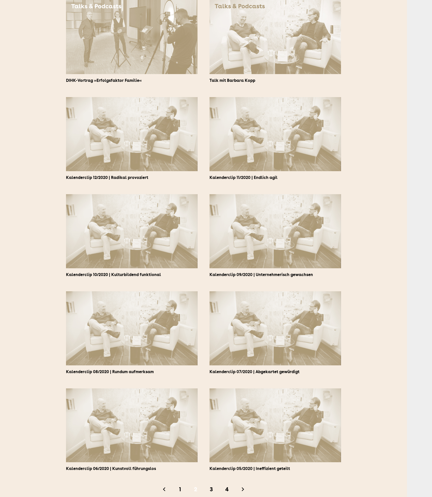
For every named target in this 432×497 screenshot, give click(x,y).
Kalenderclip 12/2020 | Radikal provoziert (107, 177)
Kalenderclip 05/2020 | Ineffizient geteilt (250, 468)
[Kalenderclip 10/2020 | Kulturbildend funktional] (132, 197)
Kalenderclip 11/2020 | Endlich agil (244, 177)
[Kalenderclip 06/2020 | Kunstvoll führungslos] (132, 392)
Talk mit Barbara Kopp (232, 80)
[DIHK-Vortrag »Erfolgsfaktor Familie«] (132, 3)
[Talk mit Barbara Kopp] (275, 3)
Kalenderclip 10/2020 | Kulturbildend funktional (113, 274)
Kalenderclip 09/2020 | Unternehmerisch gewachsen (261, 274)
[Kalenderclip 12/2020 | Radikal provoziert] (132, 100)
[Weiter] (243, 489)
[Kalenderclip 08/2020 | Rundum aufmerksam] (132, 295)
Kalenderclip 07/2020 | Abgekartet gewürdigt (255, 371)
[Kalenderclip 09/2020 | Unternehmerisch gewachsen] (275, 197)
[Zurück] (165, 489)
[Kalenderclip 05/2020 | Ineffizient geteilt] (275, 392)
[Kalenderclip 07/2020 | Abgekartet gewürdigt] (275, 295)
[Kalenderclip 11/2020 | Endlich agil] (275, 100)
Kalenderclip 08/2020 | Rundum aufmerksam (110, 371)
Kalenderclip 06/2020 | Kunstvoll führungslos (111, 468)
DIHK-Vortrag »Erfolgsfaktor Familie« (104, 80)
